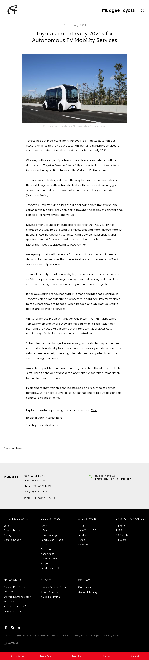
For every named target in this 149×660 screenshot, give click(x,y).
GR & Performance (129, 518)
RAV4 (44, 525)
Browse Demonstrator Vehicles (17, 599)
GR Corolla (121, 535)
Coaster (83, 544)
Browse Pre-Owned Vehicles (15, 589)
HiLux (81, 525)
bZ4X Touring (49, 535)
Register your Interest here (44, 417)
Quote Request (13, 611)
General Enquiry (87, 592)
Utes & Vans (87, 518)
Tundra (82, 535)
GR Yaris (120, 525)
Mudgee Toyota (118, 10)
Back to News (13, 448)
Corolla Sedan (12, 539)
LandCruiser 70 (87, 530)
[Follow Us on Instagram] (12, 628)
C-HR (44, 544)
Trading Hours (45, 497)
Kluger (45, 563)
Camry (7, 535)
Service (47, 580)
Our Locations (86, 587)
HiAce (81, 539)
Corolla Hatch (12, 530)
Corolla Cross (49, 558)
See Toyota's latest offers (43, 425)
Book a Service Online (54, 587)
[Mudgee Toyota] (11, 9)
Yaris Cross (47, 553)
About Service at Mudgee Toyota (51, 594)
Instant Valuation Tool (17, 606)
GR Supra (120, 539)
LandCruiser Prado (52, 539)
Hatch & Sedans (16, 518)
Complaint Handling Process (106, 635)
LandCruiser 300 (50, 568)
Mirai (94, 410)
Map (27, 497)
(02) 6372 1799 (42, 486)
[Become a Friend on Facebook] (6, 628)
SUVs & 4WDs (51, 518)
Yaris (6, 525)
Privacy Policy (80, 635)
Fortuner (46, 549)
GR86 (118, 530)
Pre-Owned (12, 580)
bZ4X (44, 530)
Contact (84, 580)
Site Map (64, 635)
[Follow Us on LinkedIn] (18, 628)
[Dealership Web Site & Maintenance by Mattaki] (11, 643)
